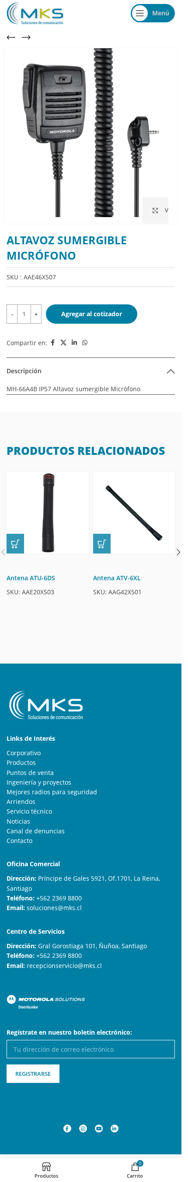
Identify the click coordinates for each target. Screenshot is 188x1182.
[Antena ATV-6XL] (134, 506)
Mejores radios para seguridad (52, 785)
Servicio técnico (29, 804)
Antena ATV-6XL (117, 571)
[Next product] (26, 37)
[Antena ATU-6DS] (48, 506)
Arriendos (21, 795)
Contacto (19, 834)
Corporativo (24, 746)
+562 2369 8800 (59, 891)
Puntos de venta (30, 766)
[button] (15, 537)
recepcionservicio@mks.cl (64, 959)
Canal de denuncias (36, 824)
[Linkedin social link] (74, 336)
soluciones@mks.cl (54, 901)
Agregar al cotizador (91, 307)
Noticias (18, 815)
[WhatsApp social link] (85, 336)
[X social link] (63, 336)
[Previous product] (11, 37)
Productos (21, 756)
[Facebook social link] (52, 336)
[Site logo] (35, 12)
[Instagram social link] (83, 1122)
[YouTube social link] (99, 1122)
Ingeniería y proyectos (39, 775)
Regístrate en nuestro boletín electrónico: (69, 1025)
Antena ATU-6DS (31, 571)
